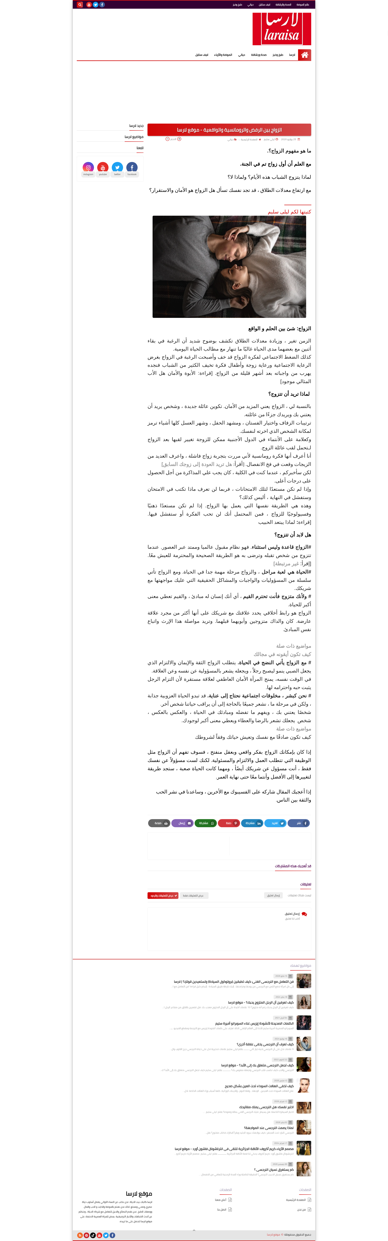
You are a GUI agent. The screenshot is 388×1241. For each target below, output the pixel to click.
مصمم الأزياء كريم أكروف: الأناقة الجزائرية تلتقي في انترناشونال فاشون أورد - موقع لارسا (234, 1149)
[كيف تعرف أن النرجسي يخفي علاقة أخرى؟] (304, 1043)
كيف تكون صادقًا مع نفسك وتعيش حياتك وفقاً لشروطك (253, 737)
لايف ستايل (264, 4)
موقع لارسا (139, 1193)
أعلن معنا (220, 1200)
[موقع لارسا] (282, 29)
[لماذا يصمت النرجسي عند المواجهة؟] (304, 1127)
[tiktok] (93, 1235)
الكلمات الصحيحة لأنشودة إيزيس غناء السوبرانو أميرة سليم (254, 1023)
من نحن (301, 1209)
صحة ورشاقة (259, 54)
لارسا (292, 54)
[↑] (194, 1230)
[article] (190, 846)
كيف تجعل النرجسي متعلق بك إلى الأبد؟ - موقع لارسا (257, 1065)
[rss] (80, 1235)
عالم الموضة (303, 4)
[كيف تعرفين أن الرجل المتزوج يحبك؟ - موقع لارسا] (304, 1002)
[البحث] (80, 5)
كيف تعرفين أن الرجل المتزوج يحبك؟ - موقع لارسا (261, 1002)
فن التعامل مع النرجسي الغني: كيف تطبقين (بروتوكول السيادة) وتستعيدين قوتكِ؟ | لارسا (234, 981)
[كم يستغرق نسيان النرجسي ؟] (304, 1169)
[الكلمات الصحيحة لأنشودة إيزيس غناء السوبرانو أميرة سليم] (304, 1022)
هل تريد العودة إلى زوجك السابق (197, 464)
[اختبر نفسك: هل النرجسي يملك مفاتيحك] (304, 1106)
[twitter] (95, 4)
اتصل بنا (221, 1209)
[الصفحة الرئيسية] (304, 54)
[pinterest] (86, 1235)
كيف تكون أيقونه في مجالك (282, 654)
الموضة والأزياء (223, 54)
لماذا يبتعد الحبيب (277, 522)
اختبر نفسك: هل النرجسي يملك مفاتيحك (266, 1107)
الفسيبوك (240, 791)
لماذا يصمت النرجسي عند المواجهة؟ (269, 1128)
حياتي (250, 4)
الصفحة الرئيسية (249, 139)
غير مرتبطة (287, 563)
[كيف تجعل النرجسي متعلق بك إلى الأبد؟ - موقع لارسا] (304, 1064)
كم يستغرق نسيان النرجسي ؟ (274, 1169)
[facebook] (102, 4)
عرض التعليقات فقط (193, 895)
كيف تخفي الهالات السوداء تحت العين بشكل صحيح (259, 1086)
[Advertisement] (194, 91)
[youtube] (89, 4)
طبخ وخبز (237, 4)
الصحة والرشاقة (283, 4)
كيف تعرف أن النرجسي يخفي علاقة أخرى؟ (265, 1044)
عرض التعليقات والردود (162, 895)
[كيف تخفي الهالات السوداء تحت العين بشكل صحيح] (304, 1085)
